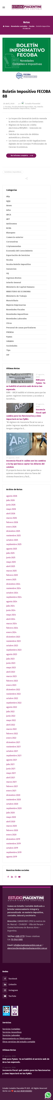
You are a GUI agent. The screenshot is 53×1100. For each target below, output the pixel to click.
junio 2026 (10, 505)
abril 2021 (10, 777)
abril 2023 (10, 672)
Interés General (13, 282)
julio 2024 (10, 606)
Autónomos (11, 223)
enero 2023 (11, 685)
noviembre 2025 (13, 535)
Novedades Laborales (16, 318)
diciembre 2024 (13, 584)
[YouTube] (19, 877)
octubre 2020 (12, 804)
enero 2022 (11, 738)
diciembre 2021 (13, 742)
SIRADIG (10, 341)
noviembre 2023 (13, 641)
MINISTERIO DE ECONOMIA (18, 291)
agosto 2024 (11, 601)
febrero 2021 (12, 786)
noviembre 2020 (13, 799)
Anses (9, 205)
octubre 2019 (12, 848)
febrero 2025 (12, 575)
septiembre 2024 (14, 597)
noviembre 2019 (13, 843)
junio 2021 (10, 768)
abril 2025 (10, 566)
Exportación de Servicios (18, 255)
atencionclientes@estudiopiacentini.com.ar (27, 948)
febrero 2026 (12, 522)
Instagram (13, 990)
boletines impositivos (12, 172)
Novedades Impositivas (20, 108)
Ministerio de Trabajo (16, 296)
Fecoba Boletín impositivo (22, 107)
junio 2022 (10, 716)
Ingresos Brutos (13, 278)
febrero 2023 (12, 681)
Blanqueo (10, 233)
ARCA (8, 214)
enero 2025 (11, 579)
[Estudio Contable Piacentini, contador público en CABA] (26, 7)
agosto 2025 (11, 549)
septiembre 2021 (13, 755)
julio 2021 (10, 764)
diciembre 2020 (13, 795)
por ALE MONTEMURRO (23, 1091)
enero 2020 (11, 834)
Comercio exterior (14, 237)
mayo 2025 (11, 562)
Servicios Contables (11, 1029)
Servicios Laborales (11, 1035)
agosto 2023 (11, 654)
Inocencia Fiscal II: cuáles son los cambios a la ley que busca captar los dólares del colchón (26, 464)
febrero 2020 (12, 830)
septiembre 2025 (13, 544)
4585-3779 (19, 936)
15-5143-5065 (17, 939)
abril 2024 (10, 619)
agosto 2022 (11, 707)
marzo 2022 (11, 729)
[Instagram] (15, 877)
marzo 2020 (11, 826)
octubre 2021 (12, 751)
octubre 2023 (12, 645)
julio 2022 (10, 711)
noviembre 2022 (13, 694)
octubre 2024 (12, 593)
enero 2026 (11, 527)
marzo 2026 (11, 518)
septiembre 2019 (13, 852)
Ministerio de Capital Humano (20, 287)
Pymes (33, 108)
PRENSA (10, 332)
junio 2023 (10, 663)
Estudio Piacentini (32, 104)
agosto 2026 (11, 496)
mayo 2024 (11, 615)
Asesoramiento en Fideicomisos (16, 1038)
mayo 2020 (11, 817)
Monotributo (12, 300)
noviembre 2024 (13, 588)
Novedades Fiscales (15, 309)
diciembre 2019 (13, 839)
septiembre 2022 (13, 703)
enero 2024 (11, 632)
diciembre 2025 (13, 531)
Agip (8, 201)
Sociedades (11, 346)
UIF (7, 355)
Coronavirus (12, 242)
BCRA (8, 228)
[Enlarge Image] (26, 59)
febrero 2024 (12, 628)
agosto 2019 (11, 857)
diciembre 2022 (13, 689)
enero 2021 (11, 790)
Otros (9, 323)
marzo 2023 (11, 676)
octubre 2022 (12, 698)
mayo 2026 (11, 509)
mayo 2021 (11, 773)
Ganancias (11, 269)
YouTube (12, 996)
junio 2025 (10, 557)
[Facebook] (8, 877)
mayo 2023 (11, 667)
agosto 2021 (11, 760)
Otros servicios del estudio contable (18, 1042)
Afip (8, 196)
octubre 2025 (12, 540)
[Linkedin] (11, 877)
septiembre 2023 (13, 650)
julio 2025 (10, 553)
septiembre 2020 (14, 808)
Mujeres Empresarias (16, 305)
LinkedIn (13, 984)
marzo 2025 (11, 571)
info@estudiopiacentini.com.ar (28, 945)
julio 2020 (10, 812)
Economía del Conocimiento (19, 251)
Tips (8, 350)
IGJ (35, 107)
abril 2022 (10, 725)
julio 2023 (10, 659)
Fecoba (8, 107)
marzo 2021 (11, 782)
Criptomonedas (13, 246)
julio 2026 (10, 500)
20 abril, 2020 (8, 104)
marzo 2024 (11, 623)
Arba (8, 210)
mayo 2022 (11, 720)
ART (8, 219)
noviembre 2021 (13, 746)
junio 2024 (10, 610)
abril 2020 (10, 821)
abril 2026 (10, 513)
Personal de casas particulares (21, 327)
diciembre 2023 (13, 637)
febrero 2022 (12, 733)
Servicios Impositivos (12, 1032)
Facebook (13, 979)
